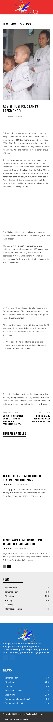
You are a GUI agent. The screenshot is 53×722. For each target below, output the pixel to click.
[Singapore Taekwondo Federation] (26, 635)
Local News (25, 24)
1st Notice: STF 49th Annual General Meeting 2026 (22, 478)
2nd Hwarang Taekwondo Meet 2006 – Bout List (41, 418)
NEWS (13, 24)
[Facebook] (5, 657)
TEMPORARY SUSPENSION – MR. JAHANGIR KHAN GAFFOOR (23, 542)
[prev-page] (4, 566)
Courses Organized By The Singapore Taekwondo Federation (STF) (13, 420)
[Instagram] (12, 657)
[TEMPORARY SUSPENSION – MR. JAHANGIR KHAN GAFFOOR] (26, 520)
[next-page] (9, 566)
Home (5, 24)
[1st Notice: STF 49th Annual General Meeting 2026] (26, 456)
